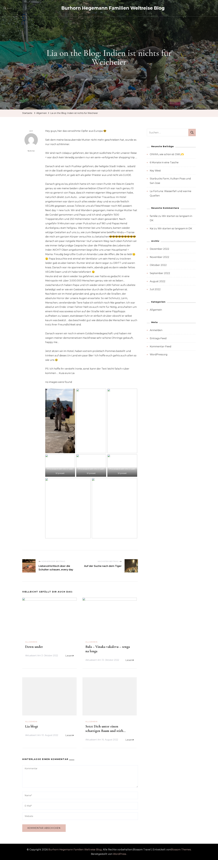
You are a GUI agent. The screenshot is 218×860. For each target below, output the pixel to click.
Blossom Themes (181, 849)
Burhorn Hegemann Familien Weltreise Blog (113, 8)
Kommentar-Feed (160, 346)
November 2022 (159, 257)
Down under (34, 647)
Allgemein (108, 45)
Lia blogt (31, 726)
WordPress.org (158, 354)
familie (31, 151)
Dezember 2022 (159, 249)
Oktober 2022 (158, 265)
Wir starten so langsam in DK (175, 228)
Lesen (69, 655)
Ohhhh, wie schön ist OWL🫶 (167, 154)
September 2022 (160, 273)
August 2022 (157, 281)
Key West (155, 170)
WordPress (119, 854)
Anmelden (156, 330)
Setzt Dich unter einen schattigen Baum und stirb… (105, 728)
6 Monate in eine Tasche (164, 162)
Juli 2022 (155, 289)
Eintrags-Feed (158, 338)
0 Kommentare (129, 80)
